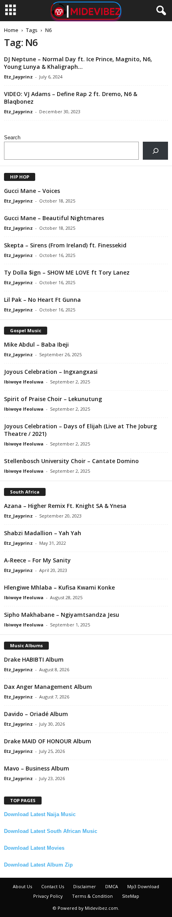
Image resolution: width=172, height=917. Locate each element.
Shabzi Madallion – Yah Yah (42, 533)
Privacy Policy (48, 896)
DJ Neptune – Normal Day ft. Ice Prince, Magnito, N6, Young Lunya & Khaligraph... (78, 62)
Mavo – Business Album (36, 768)
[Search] (155, 151)
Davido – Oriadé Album (36, 714)
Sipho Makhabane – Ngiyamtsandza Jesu (61, 614)
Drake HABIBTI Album (34, 659)
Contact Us (52, 886)
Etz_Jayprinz (18, 77)
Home (11, 30)
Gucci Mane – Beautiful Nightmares (54, 218)
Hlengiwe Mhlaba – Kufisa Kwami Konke (59, 587)
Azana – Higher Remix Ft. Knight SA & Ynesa (65, 506)
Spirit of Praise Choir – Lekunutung (53, 399)
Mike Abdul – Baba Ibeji (36, 344)
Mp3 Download (143, 886)
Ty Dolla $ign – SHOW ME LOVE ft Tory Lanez (67, 272)
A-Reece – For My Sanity (37, 560)
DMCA (111, 886)
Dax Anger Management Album (48, 686)
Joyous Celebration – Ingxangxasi (51, 371)
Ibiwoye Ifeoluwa (24, 382)
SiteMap (130, 896)
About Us (22, 886)
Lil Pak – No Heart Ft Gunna (42, 299)
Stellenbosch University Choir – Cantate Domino (71, 461)
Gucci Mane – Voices (32, 191)
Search (12, 137)
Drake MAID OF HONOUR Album (47, 741)
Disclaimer (84, 886)
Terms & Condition (92, 896)
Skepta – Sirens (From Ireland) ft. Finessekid (65, 245)
